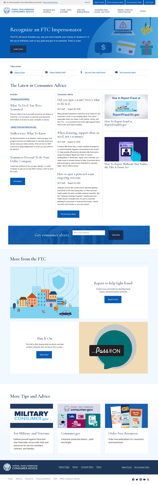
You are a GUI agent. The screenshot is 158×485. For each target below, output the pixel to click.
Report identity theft (58, 72)
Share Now (44, 355)
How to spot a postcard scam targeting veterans (75, 176)
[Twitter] (137, 480)
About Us (19, 479)
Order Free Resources (123, 433)
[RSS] (148, 480)
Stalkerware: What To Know (28, 133)
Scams (143, 11)
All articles (18, 181)
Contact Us (29, 479)
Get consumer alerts (128, 72)
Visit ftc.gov (149, 2)
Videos (98, 467)
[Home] (21, 12)
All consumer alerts (68, 214)
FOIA (55, 479)
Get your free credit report (95, 72)
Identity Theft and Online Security (125, 11)
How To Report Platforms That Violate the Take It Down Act (126, 165)
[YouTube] (144, 480)
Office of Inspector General (70, 479)
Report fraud (20, 72)
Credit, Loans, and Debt (65, 11)
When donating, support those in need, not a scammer (78, 134)
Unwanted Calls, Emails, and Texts (101, 11)
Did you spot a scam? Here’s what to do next (78, 101)
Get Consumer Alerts (134, 2)
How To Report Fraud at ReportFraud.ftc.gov (118, 123)
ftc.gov (10, 479)
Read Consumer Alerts (115, 2)
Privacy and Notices (43, 479)
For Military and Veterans (31, 433)
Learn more (18, 49)
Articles (75, 467)
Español (87, 2)
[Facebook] (133, 480)
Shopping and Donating (49, 11)
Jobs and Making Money (82, 11)
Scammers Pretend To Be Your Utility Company (29, 159)
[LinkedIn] (140, 480)
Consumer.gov (70, 433)
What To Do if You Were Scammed (26, 107)
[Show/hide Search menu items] (151, 11)
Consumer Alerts (87, 467)
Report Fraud (99, 2)
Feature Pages (64, 467)
